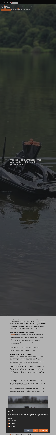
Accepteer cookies (43, 430)
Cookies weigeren (28, 430)
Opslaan (35, 430)
